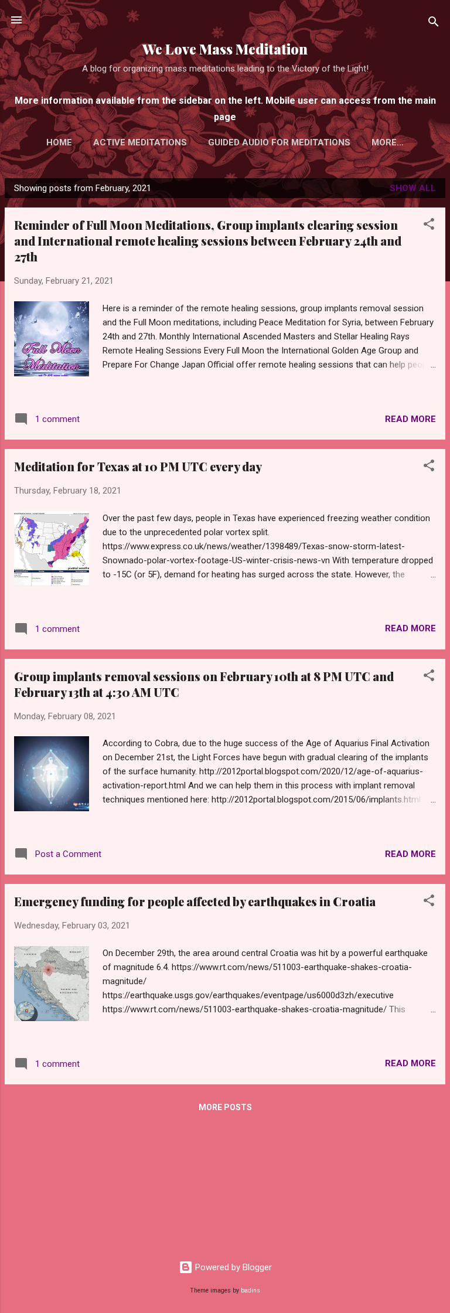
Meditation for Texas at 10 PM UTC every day (138, 466)
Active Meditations (140, 142)
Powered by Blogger (232, 1267)
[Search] (434, 24)
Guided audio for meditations (279, 142)
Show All (413, 188)
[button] (429, 226)
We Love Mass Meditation (225, 49)
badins (250, 1290)
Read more (410, 419)
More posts (225, 1107)
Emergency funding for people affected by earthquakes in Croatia (195, 901)
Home (59, 142)
